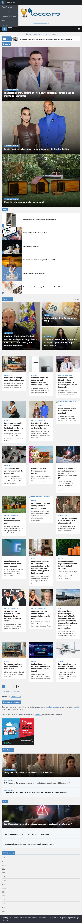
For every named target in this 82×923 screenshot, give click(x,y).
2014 (4, 903)
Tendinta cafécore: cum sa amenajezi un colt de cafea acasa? (13, 470)
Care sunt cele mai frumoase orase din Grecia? (38, 470)
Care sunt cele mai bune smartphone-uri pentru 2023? (39, 219)
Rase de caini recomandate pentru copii (24, 202)
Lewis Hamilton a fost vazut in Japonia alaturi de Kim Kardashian (36, 149)
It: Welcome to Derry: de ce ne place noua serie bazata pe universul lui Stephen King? (37, 783)
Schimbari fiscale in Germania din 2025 (60, 319)
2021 (4, 876)
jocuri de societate (52, 707)
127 (15, 686)
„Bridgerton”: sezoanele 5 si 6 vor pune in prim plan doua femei (67, 520)
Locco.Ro (18, 917)
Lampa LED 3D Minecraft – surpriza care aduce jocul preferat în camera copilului (35, 792)
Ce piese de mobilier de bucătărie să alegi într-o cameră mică (13, 666)
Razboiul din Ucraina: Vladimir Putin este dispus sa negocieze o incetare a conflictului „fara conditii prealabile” (20, 341)
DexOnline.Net (16, 696)
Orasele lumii (36, 466)
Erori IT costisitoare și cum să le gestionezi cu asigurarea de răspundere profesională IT (67, 473)
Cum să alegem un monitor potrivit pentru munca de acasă (13, 563)
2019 (4, 884)
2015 (4, 899)
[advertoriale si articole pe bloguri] (18, 744)
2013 (4, 907)
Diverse (34, 375)
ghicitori (77, 707)
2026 (4, 857)
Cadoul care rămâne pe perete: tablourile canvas (14, 378)
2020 (4, 880)
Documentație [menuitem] (7, 11)
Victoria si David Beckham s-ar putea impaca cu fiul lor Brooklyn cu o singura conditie (12, 616)
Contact (66, 917)
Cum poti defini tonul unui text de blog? (35, 233)
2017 (4, 892)
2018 (4, 888)
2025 (4, 861)
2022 (4, 873)
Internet (61, 406)
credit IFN (38, 714)
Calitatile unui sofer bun (11, 691)
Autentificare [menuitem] (10, 2)
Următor (18, 686)
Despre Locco (42, 917)
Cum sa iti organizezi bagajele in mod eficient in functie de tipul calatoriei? (67, 565)
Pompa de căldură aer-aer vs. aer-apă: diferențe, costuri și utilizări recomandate (40, 381)
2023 (4, 869)
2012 (4, 911)
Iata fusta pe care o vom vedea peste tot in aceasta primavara (40, 505)
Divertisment (62, 516)
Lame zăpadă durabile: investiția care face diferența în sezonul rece (68, 666)
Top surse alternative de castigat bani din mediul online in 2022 (42, 287)
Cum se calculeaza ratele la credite (34, 273)
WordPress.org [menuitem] (8, 7)
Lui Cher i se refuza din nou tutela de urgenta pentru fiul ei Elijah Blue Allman (60, 342)
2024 (4, 865)
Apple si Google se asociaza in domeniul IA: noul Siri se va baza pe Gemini (40, 667)
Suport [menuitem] (4, 20)
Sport (6, 420)
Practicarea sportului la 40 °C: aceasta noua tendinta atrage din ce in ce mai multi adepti (45, 39)
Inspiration (8, 375)
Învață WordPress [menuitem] (9, 16)
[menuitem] (3, 2)
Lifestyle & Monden (11, 90)
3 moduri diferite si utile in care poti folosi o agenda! (39, 260)
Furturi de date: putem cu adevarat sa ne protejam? (67, 410)
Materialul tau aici (55, 917)
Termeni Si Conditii (30, 917)
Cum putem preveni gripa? (31, 246)
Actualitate (9, 333)
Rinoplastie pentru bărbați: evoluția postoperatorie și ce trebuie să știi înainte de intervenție (39, 94)
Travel (60, 559)
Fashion (34, 501)
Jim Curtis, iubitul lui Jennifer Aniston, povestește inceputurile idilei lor (40, 614)
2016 (4, 896)
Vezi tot (76, 299)
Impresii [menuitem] (5, 25)
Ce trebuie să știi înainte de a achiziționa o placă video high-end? (29, 844)
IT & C (60, 466)
